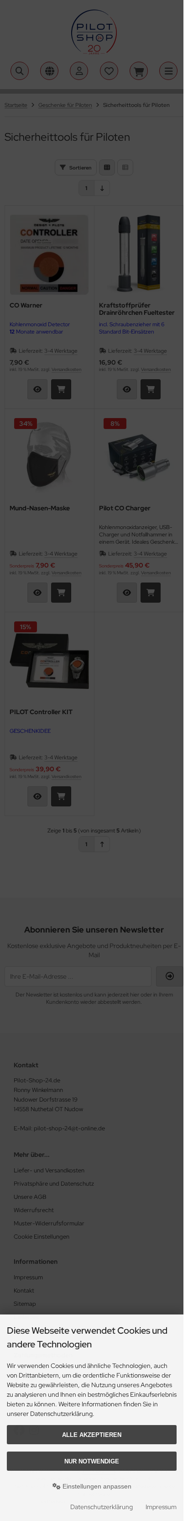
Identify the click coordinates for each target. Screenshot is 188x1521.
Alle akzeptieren (91, 1434)
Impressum (161, 1507)
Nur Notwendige (91, 1461)
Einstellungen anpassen (96, 1486)
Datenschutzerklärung (101, 1507)
